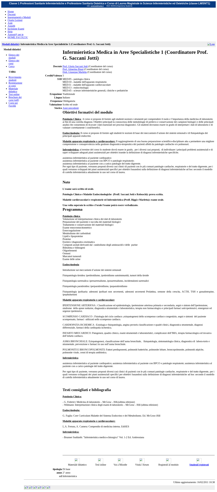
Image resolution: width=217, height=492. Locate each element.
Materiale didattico (13, 90)
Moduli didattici (10, 44)
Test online (14, 94)
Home (11, 11)
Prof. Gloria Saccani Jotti (75, 66)
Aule (10, 23)
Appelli (11, 26)
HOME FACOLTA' (18, 37)
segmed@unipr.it (97, 6)
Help (10, 31)
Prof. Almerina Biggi (73, 69)
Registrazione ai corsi (15, 84)
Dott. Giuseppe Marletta (75, 72)
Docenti (12, 14)
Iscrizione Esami (16, 28)
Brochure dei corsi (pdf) (15, 98)
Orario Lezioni (15, 20)
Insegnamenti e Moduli (19, 17)
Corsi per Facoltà (13, 104)
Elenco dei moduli (14, 56)
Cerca (11, 66)
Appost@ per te (16, 34)
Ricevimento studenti (15, 78)
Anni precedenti (71, 108)
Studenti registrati (199, 464)
